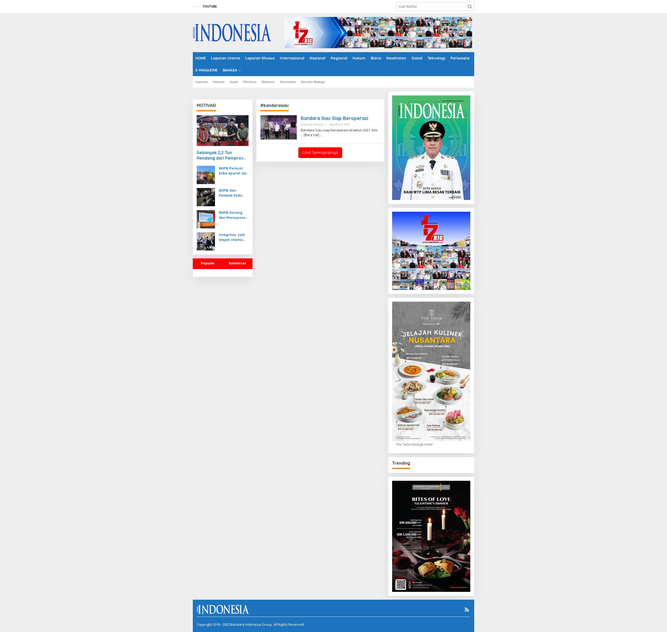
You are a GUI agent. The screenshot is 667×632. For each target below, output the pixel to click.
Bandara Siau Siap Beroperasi (334, 118)
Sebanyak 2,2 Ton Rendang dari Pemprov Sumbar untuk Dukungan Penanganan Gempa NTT (222, 155)
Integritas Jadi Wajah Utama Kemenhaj (232, 237)
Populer (208, 263)
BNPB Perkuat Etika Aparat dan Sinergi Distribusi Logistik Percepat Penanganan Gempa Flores (233, 170)
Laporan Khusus (312, 124)
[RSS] (467, 609)
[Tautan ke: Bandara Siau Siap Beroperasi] (278, 126)
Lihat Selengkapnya (320, 152)
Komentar (237, 263)
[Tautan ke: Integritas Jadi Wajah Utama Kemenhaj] (206, 241)
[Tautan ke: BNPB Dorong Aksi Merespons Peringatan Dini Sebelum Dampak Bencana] (206, 218)
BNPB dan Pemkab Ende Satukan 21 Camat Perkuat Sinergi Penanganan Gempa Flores (232, 192)
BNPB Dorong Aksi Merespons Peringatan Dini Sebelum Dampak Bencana (232, 215)
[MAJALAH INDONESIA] (232, 32)
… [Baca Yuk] (310, 135)
